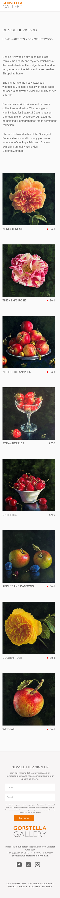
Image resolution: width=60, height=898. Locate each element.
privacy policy (48, 807)
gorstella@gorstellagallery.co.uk (30, 855)
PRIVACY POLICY (17, 886)
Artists (19, 39)
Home (6, 39)
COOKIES (34, 886)
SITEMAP (47, 886)
